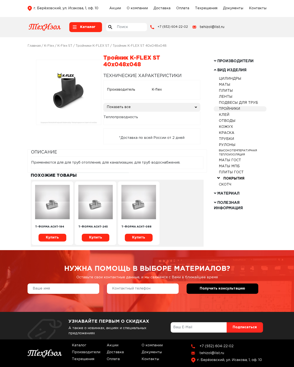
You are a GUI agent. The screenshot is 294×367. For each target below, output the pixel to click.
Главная (34, 45)
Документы (233, 8)
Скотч (225, 184)
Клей (224, 114)
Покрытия (233, 178)
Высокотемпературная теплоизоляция (238, 152)
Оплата (182, 8)
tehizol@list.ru (212, 27)
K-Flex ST (64, 45)
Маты (224, 84)
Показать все (119, 107)
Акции (115, 8)
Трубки (226, 139)
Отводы (227, 120)
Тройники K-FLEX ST (92, 45)
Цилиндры (230, 78)
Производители (86, 352)
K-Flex (49, 45)
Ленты (225, 96)
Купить (52, 237)
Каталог (79, 345)
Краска (226, 133)
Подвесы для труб (238, 102)
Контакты (257, 8)
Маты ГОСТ (230, 160)
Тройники (229, 108)
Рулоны (227, 145)
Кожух (226, 127)
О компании (137, 8)
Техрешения (206, 8)
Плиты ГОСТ (231, 172)
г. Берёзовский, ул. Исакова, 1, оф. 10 (66, 8)
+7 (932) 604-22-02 (173, 27)
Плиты (226, 90)
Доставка (161, 8)
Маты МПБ (229, 166)
